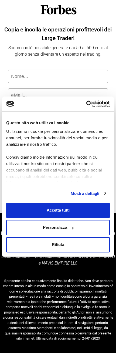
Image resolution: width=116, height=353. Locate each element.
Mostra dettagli (85, 193)
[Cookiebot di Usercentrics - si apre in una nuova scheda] (86, 104)
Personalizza (55, 227)
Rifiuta (58, 244)
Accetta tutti (58, 210)
